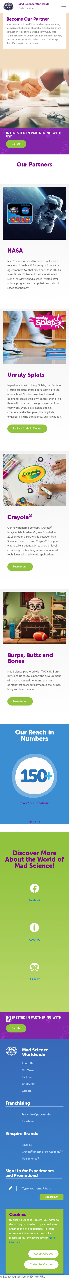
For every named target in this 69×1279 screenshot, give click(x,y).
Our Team (34, 979)
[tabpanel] (34, 781)
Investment (29, 1121)
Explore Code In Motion (27, 428)
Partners (27, 1077)
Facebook (34, 900)
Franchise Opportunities (37, 1114)
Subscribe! (51, 1196)
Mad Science (30, 1158)
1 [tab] (30, 822)
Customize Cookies (41, 1264)
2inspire (27, 1145)
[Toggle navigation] (63, 6)
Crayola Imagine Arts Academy (42, 1151)
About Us (34, 939)
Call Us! (16, 144)
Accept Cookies (43, 1253)
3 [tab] (39, 822)
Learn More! (20, 566)
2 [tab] (34, 822)
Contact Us (28, 1084)
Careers (26, 1090)
